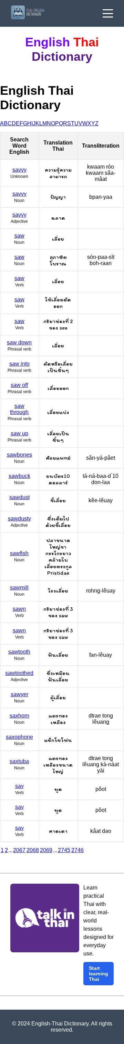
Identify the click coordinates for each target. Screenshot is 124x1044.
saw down (19, 342)
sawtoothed (19, 673)
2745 (64, 850)
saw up (19, 433)
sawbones (19, 455)
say (19, 786)
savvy (19, 170)
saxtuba (19, 761)
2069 (46, 850)
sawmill (19, 587)
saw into (19, 364)
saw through (19, 409)
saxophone (19, 737)
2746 (77, 850)
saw (19, 236)
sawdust (19, 497)
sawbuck (19, 476)
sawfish (19, 553)
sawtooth (19, 652)
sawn (19, 609)
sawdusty (19, 518)
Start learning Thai (98, 973)
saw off (19, 385)
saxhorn (19, 716)
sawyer (19, 694)
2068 (33, 850)
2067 (19, 850)
